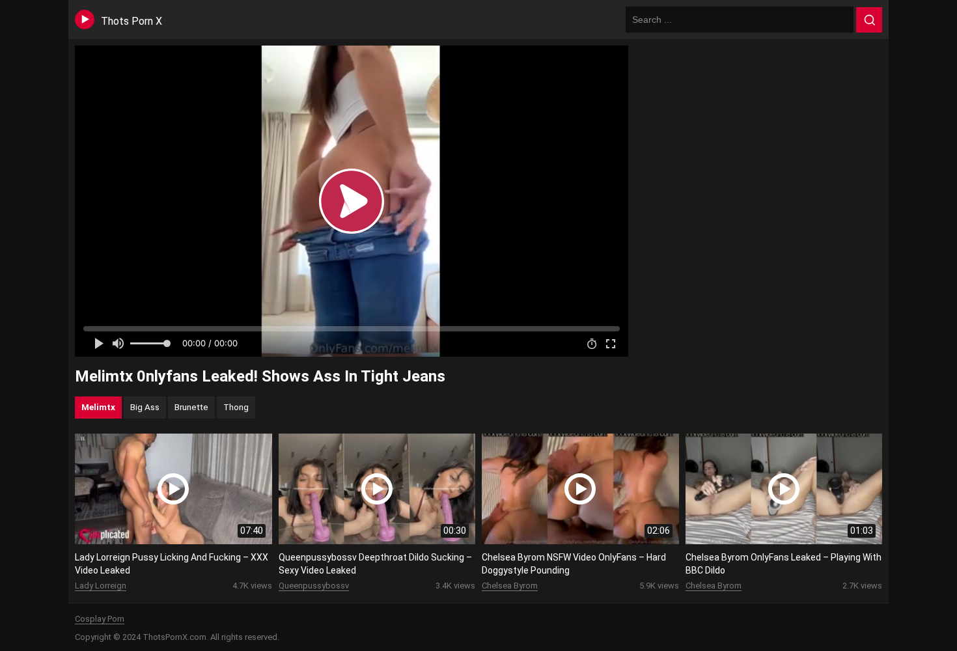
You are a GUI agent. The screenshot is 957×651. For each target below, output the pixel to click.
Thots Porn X (131, 21)
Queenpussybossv (314, 585)
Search (869, 20)
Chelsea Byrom (510, 585)
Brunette (191, 407)
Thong (236, 407)
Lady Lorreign (100, 585)
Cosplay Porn (99, 619)
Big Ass (145, 407)
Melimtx (98, 407)
